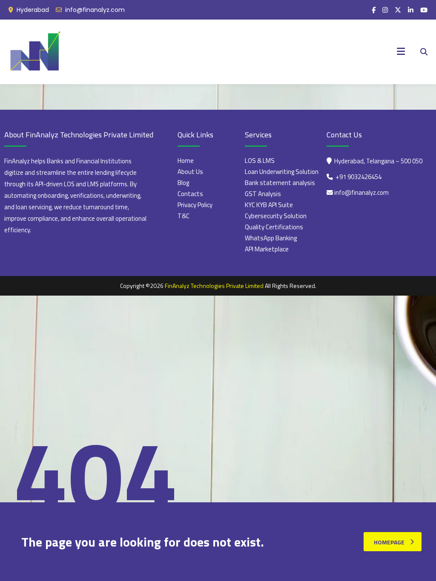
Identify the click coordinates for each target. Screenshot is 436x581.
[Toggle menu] (400, 52)
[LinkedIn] (410, 10)
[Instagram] (385, 10)
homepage (389, 542)
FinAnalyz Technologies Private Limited (214, 285)
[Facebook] (374, 10)
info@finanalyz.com (95, 10)
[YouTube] (423, 10)
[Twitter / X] (398, 10)
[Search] (423, 51)
